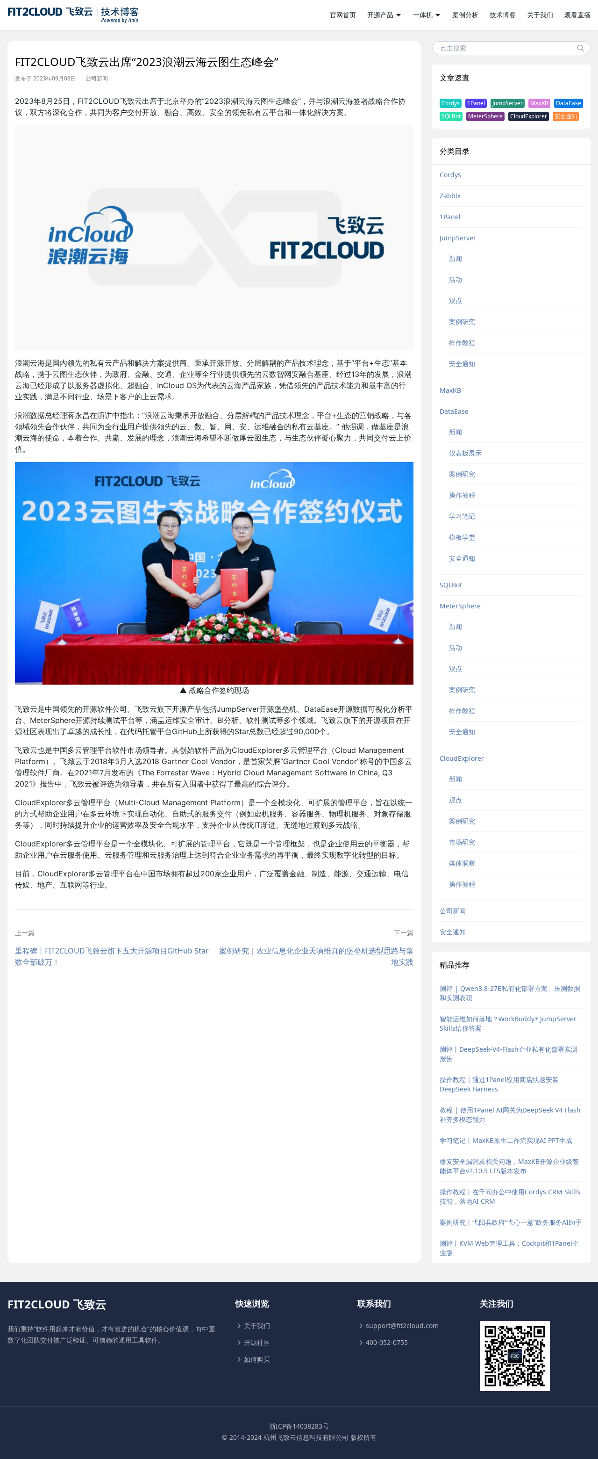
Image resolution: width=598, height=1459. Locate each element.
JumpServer (507, 103)
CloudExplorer (528, 116)
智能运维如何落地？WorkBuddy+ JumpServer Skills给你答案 (508, 1023)
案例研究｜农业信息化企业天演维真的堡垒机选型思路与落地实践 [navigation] (316, 956)
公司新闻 (96, 78)
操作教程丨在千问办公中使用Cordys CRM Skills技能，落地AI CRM (510, 1196)
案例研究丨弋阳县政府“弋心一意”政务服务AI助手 (511, 1222)
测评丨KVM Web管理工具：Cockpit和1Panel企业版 (509, 1248)
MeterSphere (485, 116)
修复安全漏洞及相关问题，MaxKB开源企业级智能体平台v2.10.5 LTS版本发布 (509, 1166)
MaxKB (539, 103)
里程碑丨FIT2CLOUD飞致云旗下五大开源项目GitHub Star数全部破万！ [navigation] (112, 956)
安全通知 (566, 116)
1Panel (476, 103)
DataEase (568, 103)
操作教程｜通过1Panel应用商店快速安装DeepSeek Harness (499, 1084)
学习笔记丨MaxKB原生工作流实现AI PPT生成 (506, 1140)
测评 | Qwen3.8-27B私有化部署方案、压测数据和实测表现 (510, 993)
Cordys (450, 103)
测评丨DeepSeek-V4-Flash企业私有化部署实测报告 (508, 1054)
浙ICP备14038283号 (299, 1426)
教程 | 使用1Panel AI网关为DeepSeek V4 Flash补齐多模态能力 (510, 1114)
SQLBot (451, 116)
